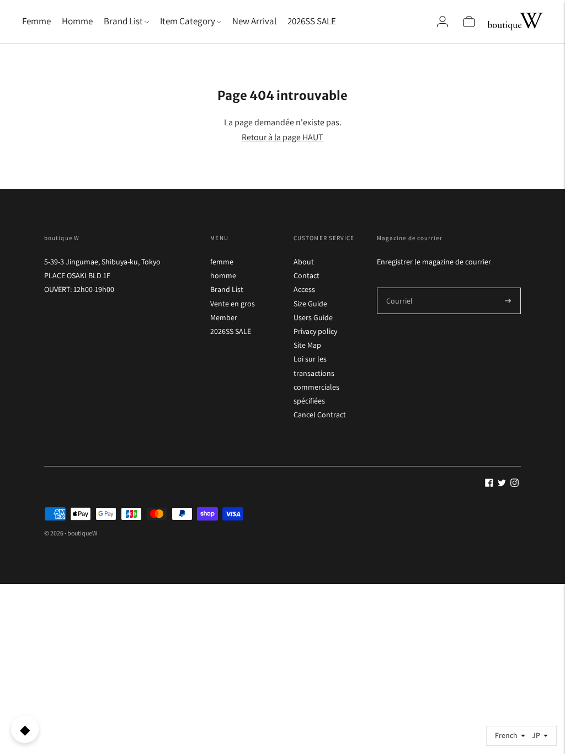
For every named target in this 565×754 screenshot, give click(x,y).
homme (223, 275)
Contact (306, 275)
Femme (36, 21)
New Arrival (254, 21)
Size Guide (310, 304)
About (304, 262)
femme (221, 262)
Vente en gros (232, 304)
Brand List (226, 289)
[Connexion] (442, 21)
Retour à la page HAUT (282, 137)
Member (223, 317)
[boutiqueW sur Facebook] (489, 484)
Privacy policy (315, 331)
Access (304, 289)
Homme (77, 21)
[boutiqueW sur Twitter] (502, 484)
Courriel (398, 287)
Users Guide (313, 317)
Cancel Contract (320, 415)
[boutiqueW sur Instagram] (514, 484)
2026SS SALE (311, 21)
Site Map (307, 345)
